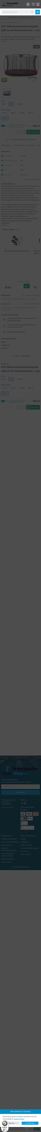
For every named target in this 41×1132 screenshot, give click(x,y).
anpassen (11, 1123)
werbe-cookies (19, 1119)
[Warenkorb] (38, 4)
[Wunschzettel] (33, 4)
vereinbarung (30, 1123)
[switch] (5, 1130)
